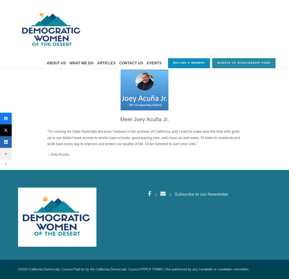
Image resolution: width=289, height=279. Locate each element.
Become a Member (189, 62)
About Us (56, 63)
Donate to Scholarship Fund (243, 62)
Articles (106, 63)
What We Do (81, 63)
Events (154, 63)
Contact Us (131, 63)
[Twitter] (6, 130)
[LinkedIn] (6, 142)
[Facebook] (6, 118)
